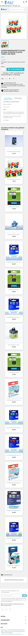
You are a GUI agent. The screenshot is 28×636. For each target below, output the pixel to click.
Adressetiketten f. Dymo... (14, 345)
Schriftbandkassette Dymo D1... (14, 262)
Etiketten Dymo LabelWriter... (14, 565)
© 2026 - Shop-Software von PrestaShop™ (11, 634)
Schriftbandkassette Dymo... (14, 179)
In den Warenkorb (15, 69)
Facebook (2, 609)
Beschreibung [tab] (8, 98)
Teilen (6, 78)
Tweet (9, 78)
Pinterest (13, 78)
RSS (10, 609)
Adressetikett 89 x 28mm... (14, 234)
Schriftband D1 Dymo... (14, 206)
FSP (2, 627)
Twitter (6, 609)
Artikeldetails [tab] (18, 98)
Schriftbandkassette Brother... (14, 151)
